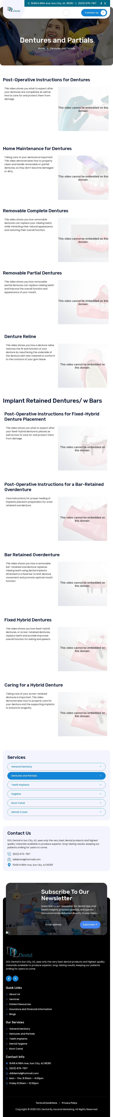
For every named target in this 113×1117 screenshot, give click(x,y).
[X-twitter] (105, 3)
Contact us (91, 12)
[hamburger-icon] (66, 13)
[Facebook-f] (101, 3)
